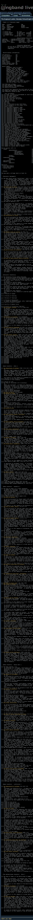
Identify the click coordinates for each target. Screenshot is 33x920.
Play (10, 14)
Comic (16, 15)
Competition (6, 15)
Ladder (18, 14)
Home (4, 14)
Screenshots (26, 15)
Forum (27, 14)
